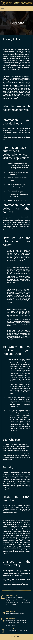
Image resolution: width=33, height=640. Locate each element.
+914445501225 (10, 620)
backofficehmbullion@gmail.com (15, 613)
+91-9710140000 (22, 631)
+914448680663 (10, 623)
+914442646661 (10, 625)
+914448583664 (21, 620)
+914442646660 (21, 623)
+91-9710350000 (11, 631)
